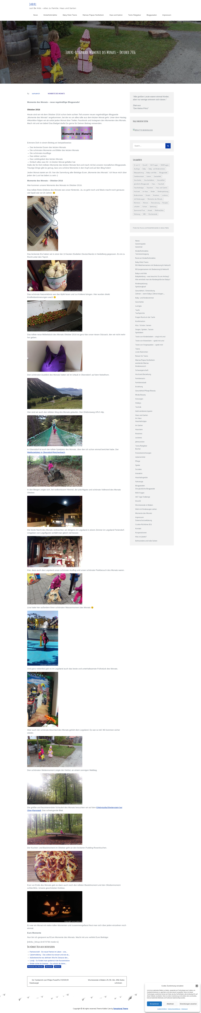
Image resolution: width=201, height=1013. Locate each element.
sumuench (36, 93)
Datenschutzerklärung (174, 1009)
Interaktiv (138, 473)
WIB (144, 214)
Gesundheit (161, 180)
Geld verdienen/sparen (143, 411)
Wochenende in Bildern (144, 505)
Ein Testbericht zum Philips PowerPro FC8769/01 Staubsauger (48, 981)
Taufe (137, 310)
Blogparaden (152, 15)
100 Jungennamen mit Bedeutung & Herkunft (152, 269)
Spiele (137, 465)
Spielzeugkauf (140, 287)
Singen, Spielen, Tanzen (144, 329)
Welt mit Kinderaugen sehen (146, 509)
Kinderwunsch (140, 366)
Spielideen (139, 332)
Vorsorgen (139, 399)
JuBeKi (32, 4)
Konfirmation (140, 321)
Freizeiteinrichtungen (143, 453)
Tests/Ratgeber (134, 15)
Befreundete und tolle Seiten (146, 541)
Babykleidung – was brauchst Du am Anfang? (152, 276)
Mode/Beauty (140, 395)
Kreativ (148, 195)
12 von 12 (137, 165)
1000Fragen (165, 165)
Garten (148, 176)
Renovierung (155, 203)
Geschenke (137, 180)
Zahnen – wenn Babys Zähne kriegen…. (150, 294)
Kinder (153, 191)
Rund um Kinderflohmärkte (145, 258)
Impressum (184, 1009)
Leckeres (165, 195)
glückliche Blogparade (141, 184)
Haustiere (150, 188)
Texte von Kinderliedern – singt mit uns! (150, 337)
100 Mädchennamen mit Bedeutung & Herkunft (153, 265)
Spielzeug (153, 206)
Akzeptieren (154, 1004)
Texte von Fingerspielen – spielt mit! (149, 345)
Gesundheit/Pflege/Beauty (145, 391)
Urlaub (150, 210)
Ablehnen (170, 1004)
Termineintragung (142, 254)
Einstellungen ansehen (188, 1004)
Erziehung (139, 387)
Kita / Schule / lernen (143, 325)
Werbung (137, 214)
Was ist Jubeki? (141, 537)
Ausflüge (137, 169)
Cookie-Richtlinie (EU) (143, 524)
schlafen (137, 206)
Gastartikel (157, 176)
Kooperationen (141, 533)
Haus (153, 184)
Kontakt (138, 528)
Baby (144, 169)
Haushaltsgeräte (141, 477)
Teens (137, 349)
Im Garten (139, 425)
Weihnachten (159, 210)
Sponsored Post (139, 210)
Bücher (138, 449)
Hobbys (138, 403)
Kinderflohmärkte (50, 15)
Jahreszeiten (139, 442)
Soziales (138, 469)
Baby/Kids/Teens (70, 15)
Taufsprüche (140, 313)
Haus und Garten (115, 15)
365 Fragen (154, 165)
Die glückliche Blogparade (145, 489)
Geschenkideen (149, 180)
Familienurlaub (139, 176)
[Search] (168, 145)
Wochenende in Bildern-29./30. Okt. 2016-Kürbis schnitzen (106, 981)
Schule (144, 206)
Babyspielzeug (139, 172)
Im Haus (138, 418)
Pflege (137, 461)
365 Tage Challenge (142, 497)
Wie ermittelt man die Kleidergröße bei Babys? (152, 279)
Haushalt (161, 184)
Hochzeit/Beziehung (143, 374)
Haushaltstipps (139, 188)
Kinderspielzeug (163, 191)
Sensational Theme (120, 1009)
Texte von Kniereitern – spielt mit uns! (149, 341)
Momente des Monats (56, 93)
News (35, 15)
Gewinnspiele (140, 244)
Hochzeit (137, 191)
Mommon (49, 966)
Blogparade (163, 172)
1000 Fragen (139, 493)
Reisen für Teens (141, 356)
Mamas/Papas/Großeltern (93, 15)
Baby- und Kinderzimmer (157, 169)
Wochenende (152, 214)
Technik (138, 407)
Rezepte (165, 203)
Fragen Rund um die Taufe (145, 317)
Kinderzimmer (138, 195)
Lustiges (138, 306)
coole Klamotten (141, 352)
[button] (197, 986)
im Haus (145, 191)
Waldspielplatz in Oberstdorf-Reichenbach (46, 452)
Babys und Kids (151, 172)
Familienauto (140, 378)
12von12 (145, 165)
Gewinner (138, 247)
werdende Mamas (142, 363)
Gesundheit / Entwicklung (145, 291)
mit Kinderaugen (139, 199)
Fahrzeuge (139, 482)
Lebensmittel (140, 457)
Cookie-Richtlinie (162, 1009)
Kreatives (156, 195)
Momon (57, 966)
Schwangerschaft (141, 370)
